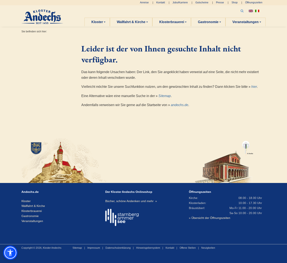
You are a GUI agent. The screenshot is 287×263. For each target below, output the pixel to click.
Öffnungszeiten (253, 2)
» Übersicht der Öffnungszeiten (209, 218)
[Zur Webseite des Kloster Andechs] (60, 160)
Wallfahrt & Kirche (131, 22)
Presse (220, 2)
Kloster (97, 22)
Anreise (144, 2)
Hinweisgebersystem (148, 247)
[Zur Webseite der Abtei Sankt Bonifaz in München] (224, 160)
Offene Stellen (188, 247)
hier (254, 86)
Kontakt (160, 2)
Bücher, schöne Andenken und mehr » (131, 201)
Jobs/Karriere (180, 2)
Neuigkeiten (208, 247)
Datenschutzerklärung (118, 247)
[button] (10, 253)
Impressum (93, 247)
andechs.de (179, 105)
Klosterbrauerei (171, 22)
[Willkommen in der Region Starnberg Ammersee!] (122, 217)
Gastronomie (208, 22)
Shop (235, 2)
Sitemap (164, 96)
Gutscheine (201, 2)
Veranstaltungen (245, 22)
